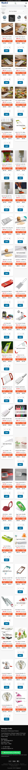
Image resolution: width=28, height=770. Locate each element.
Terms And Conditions (14, 764)
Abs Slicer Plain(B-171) (21, 578)
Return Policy (5, 764)
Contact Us (16, 763)
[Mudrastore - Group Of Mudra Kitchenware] (7, 2)
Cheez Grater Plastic (7, 482)
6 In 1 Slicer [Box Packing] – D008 (7, 609)
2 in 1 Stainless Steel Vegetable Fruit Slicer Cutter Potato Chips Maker (7, 132)
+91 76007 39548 (6, 746)
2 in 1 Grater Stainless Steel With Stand (20, 100)
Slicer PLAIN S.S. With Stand (7, 100)
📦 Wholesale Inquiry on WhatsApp (11, 752)
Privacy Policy (14, 766)
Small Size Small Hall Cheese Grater (20, 164)
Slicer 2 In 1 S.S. (20, 355)
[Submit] (25, 6)
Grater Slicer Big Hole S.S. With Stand (20, 37)
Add (6, 50)
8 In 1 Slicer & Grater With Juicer (20, 641)
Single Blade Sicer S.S (7, 387)
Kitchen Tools (3, 11)
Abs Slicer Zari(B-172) (7, 578)
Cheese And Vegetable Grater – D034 (20, 450)
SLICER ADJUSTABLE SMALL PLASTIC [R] (7, 291)
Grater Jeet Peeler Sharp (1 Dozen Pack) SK (7, 164)
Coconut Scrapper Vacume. (7, 673)
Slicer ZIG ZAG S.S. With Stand (20, 68)
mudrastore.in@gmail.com (7, 748)
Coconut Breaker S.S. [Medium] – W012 (20, 673)
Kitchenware (3, 8)
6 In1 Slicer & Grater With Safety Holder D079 (20, 609)
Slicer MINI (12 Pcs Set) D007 (20, 418)
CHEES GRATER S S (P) (21, 291)
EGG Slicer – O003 (7, 514)
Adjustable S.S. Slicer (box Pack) (7, 355)
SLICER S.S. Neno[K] (20, 228)
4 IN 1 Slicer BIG (7, 323)
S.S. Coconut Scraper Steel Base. (20, 323)
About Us (22, 763)
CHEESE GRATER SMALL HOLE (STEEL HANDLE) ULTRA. (7, 418)
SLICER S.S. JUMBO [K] (21, 259)
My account (23, 764)
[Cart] (26, 3)
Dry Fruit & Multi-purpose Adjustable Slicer (20, 546)
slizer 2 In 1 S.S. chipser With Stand (20, 132)
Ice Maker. (20, 705)
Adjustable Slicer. (7, 641)
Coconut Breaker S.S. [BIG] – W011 (7, 705)
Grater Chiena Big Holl (7, 228)
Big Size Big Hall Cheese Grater (7, 196)
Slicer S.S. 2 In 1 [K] (7, 259)
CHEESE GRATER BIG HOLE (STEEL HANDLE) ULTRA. (20, 387)
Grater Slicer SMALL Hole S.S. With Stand (7, 68)
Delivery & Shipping (8, 763)
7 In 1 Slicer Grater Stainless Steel (20, 196)
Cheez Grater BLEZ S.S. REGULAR (20, 482)
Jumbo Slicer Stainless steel (7, 37)
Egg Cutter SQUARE (20, 514)
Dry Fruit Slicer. (7, 546)
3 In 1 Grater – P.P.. (7, 450)
